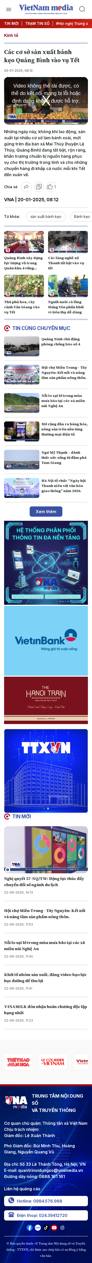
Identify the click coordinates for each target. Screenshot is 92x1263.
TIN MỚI (11, 23)
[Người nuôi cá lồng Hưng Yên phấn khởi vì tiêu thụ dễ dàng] (68, 286)
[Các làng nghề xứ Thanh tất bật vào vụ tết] (68, 242)
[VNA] (30, 1229)
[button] (44, 809)
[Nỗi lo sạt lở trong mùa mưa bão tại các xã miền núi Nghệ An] (21, 403)
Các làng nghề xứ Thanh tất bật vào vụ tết (66, 263)
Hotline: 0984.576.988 (39, 1201)
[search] (83, 9)
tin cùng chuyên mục (41, 328)
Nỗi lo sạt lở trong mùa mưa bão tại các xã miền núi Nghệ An (63, 400)
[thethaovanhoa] (18, 1062)
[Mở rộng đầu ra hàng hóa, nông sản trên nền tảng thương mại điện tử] (21, 431)
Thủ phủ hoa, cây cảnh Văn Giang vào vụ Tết (22, 307)
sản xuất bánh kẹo (45, 216)
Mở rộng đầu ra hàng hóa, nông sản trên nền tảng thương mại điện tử (64, 429)
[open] (8, 9)
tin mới (21, 816)
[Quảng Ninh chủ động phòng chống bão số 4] (21, 346)
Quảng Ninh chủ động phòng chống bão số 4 (60, 341)
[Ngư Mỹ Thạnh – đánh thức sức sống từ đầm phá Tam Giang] (21, 460)
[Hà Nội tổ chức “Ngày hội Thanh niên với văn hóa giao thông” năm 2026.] (21, 488)
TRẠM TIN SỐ (37, 23)
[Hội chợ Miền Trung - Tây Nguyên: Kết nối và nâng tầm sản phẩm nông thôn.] (21, 375)
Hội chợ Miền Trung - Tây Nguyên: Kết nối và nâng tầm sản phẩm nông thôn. (64, 372)
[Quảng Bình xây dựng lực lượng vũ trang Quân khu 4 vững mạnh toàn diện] (24, 242)
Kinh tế (11, 35)
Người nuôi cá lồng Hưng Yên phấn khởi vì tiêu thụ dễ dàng (66, 307)
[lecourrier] (53, 1062)
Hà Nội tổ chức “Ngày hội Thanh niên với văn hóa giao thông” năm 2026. (63, 485)
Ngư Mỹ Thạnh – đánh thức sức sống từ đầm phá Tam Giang (64, 457)
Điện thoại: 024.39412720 (42, 1215)
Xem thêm (46, 511)
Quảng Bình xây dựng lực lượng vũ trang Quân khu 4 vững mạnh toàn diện (23, 265)
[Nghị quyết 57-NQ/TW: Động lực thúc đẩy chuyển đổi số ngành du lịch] (46, 850)
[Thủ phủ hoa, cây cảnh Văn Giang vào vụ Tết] (24, 286)
